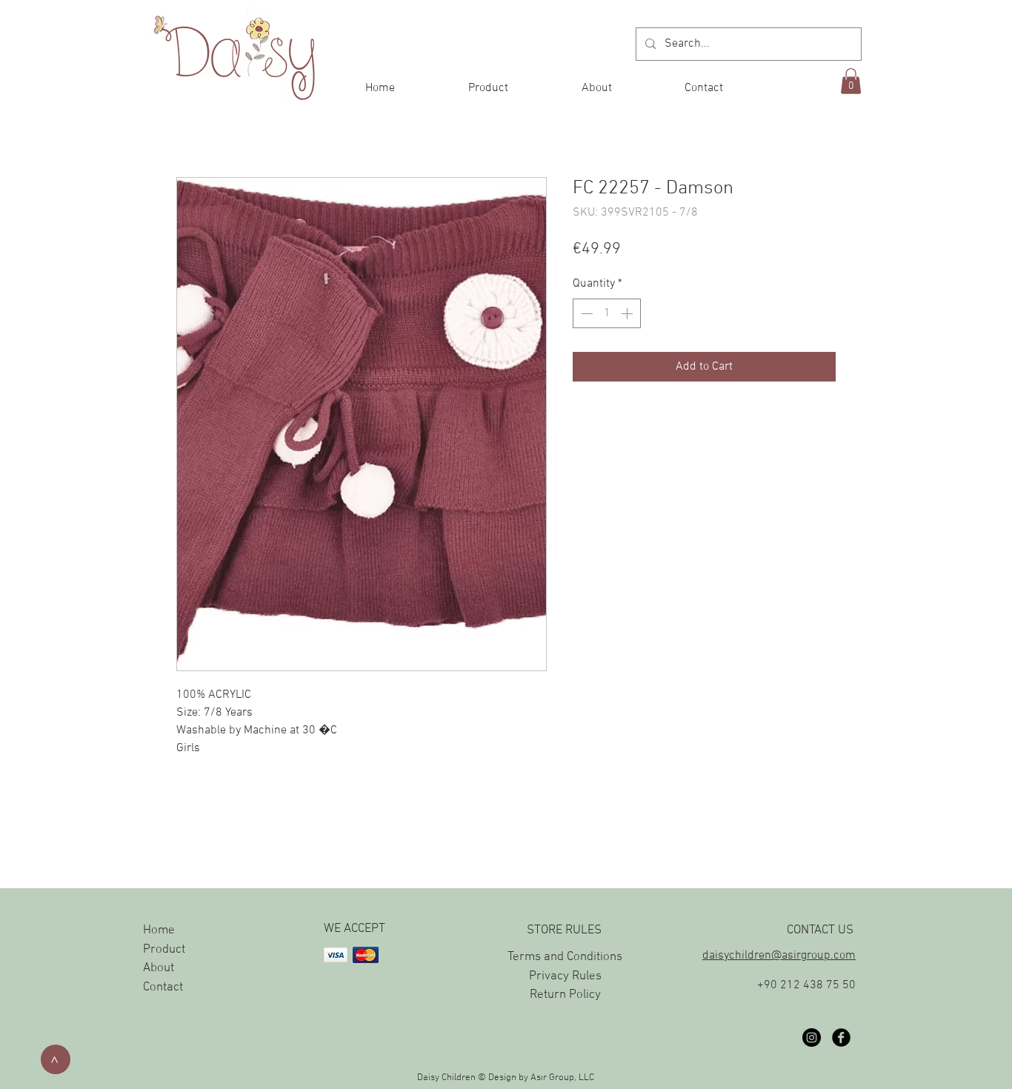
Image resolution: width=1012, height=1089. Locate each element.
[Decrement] (585, 313)
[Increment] (628, 313)
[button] (851, 81)
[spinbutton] (607, 313)
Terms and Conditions (564, 957)
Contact (163, 987)
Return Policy (565, 995)
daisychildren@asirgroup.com (779, 955)
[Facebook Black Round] (841, 1037)
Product (164, 949)
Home (159, 930)
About (158, 968)
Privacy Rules (565, 976)
